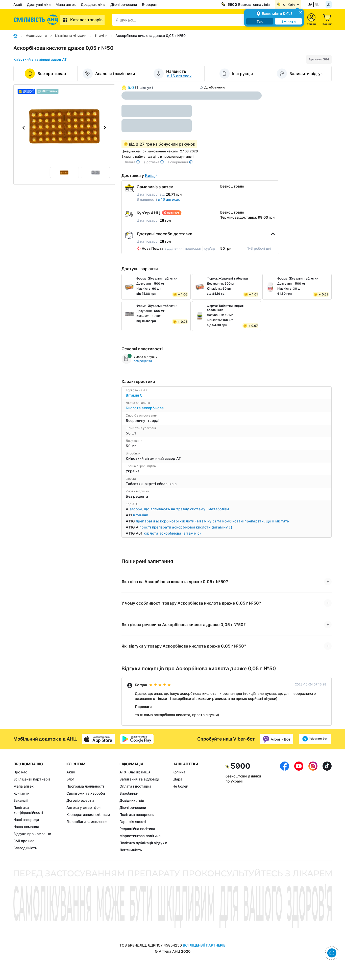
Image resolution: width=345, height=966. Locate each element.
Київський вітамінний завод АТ (40, 59)
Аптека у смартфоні (83, 807)
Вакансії (20, 800)
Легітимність (130, 850)
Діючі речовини (123, 4)
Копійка (179, 772)
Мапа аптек (66, 4)
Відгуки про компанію (32, 834)
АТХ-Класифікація (134, 772)
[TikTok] (327, 807)
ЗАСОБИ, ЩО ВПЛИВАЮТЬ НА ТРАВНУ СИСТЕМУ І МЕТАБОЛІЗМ (179, 509)
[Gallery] (64, 127)
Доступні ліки (39, 4)
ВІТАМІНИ (140, 515)
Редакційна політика (137, 828)
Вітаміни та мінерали (70, 35)
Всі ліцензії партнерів (32, 779)
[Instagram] (312, 807)
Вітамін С (134, 395)
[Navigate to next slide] (105, 127)
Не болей (180, 786)
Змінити (288, 21)
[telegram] (315, 739)
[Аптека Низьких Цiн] (36, 19)
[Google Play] (137, 739)
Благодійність (25, 848)
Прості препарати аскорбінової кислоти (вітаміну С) (185, 527)
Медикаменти (36, 35)
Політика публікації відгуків (143, 843)
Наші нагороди (26, 819)
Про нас (20, 772)
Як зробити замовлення (86, 821)
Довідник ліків (93, 4)
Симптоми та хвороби (85, 793)
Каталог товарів (86, 19)
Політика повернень (136, 814)
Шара (177, 779)
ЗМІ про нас (23, 841)
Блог (70, 779)
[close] (300, 12)
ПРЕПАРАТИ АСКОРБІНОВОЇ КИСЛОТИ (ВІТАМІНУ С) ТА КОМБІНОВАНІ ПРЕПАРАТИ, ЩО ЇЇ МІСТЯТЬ (212, 521)
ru (317, 4)
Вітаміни (100, 35)
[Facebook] (284, 807)
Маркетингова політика (140, 836)
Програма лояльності (85, 786)
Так (260, 21)
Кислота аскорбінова (145, 408)
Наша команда (26, 826)
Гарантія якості (132, 821)
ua (309, 4)
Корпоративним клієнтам (88, 814)
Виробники (128, 793)
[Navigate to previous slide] (24, 127)
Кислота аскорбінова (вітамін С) (172, 533)
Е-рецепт (150, 4)
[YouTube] (298, 807)
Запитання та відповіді (139, 779)
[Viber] (276, 739)
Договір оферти (80, 800)
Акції (17, 4)
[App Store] (98, 739)
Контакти (21, 793)
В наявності (158, 199)
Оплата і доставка (135, 786)
